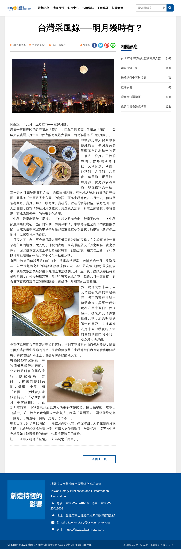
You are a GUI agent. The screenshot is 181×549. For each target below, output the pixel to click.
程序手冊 (146, 87)
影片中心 (73, 7)
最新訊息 (43, 7)
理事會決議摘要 (146, 97)
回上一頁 (101, 459)
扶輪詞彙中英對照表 (146, 77)
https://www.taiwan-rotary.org (85, 529)
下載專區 (103, 7)
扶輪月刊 (58, 7)
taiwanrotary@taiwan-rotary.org (89, 522)
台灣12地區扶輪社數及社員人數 (146, 58)
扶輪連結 (88, 7)
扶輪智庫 (117, 7)
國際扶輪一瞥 (146, 67)
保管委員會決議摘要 (146, 106)
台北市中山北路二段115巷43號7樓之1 (90, 515)
